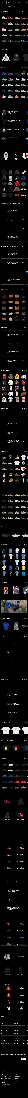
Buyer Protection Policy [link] (5, 1078)
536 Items (24, 166)
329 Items (24, 327)
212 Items (24, 11)
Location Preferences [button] (5, 1094)
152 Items (24, 203)
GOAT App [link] (3, 1071)
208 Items (24, 289)
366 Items (24, 544)
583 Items (24, 636)
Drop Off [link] (16, 1080)
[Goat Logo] (2, 2)
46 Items (24, 370)
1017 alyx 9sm (4, 1023)
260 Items (24, 49)
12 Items (24, 722)
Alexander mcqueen (5, 1043)
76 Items (24, 246)
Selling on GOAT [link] (18, 1076)
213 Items (24, 489)
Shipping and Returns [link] (5, 1084)
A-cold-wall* (3, 1027)
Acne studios (3, 1030)
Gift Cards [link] (3, 1082)
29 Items (24, 758)
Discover (3, 6)
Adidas (2, 1033)
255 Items (24, 451)
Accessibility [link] (3, 1096)
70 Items (24, 408)
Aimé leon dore (4, 1037)
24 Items (24, 875)
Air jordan (3, 1040)
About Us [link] (3, 1067)
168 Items (24, 67)
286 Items (24, 105)
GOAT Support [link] (18, 1067)
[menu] (26, 2)
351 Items (24, 582)
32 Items (24, 618)
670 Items (24, 679)
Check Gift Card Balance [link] (20, 1069)
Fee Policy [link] (17, 1078)
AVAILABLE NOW (11, 6)
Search (15, 2)
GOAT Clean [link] (3, 1080)
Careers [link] (2, 1069)
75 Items (24, 526)
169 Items (24, 148)
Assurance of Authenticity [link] (6, 1076)
